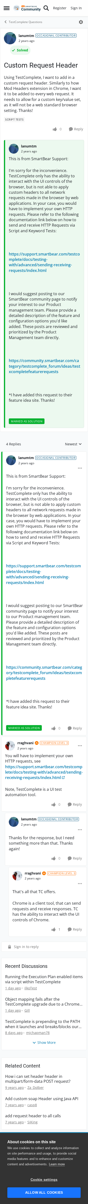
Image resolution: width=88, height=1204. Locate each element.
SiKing (32, 1122)
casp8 (32, 1105)
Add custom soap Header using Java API (41, 1098)
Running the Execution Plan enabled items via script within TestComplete (44, 979)
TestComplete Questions (25, 22)
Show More (46, 1042)
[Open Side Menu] (6, 8)
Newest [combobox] (73, 444)
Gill (27, 1010)
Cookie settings (44, 1179)
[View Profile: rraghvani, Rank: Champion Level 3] (10, 746)
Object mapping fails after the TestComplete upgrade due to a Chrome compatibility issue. (42, 1002)
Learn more (57, 1164)
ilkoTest (30, 988)
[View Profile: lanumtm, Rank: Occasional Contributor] (10, 38)
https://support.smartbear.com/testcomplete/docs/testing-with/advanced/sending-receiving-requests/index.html (44, 262)
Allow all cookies (44, 1192)
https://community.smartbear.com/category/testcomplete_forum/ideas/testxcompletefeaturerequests (44, 366)
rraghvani (25, 743)
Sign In (76, 8)
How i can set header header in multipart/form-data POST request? (37, 1079)
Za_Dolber (35, 1087)
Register (59, 8)
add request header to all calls (33, 1116)
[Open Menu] (80, 22)
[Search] (46, 8)
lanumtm (26, 35)
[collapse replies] (44, 453)
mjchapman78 (38, 1032)
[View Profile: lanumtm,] (14, 149)
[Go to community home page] (27, 8)
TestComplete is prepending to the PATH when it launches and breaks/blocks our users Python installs (42, 1024)
